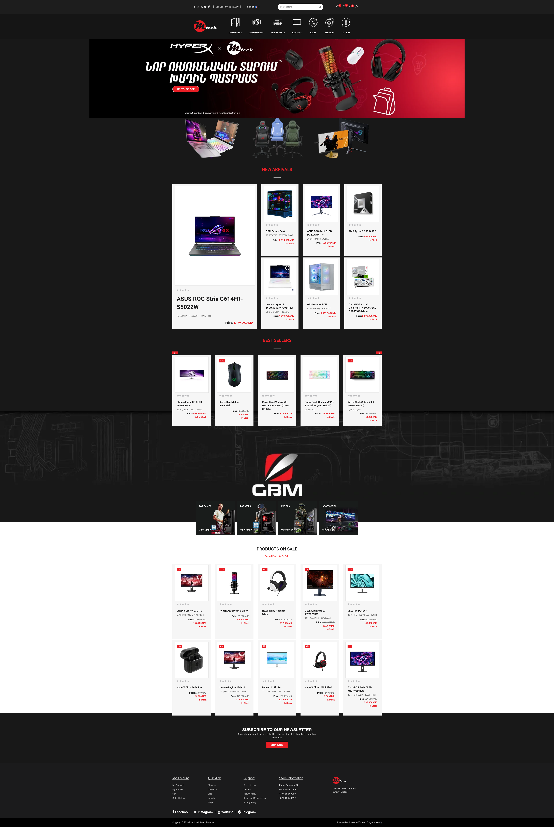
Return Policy (250, 793)
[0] (344, 7)
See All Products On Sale (277, 556)
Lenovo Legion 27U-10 (189, 610)
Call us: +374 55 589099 (227, 6)
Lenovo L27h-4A (271, 687)
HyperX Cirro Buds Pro (189, 687)
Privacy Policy (250, 802)
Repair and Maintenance (255, 798)
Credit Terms (250, 785)
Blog (210, 793)
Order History (178, 798)
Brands (211, 798)
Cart (174, 793)
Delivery (247, 789)
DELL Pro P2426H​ (357, 610)
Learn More (185, 78)
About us (212, 785)
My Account (178, 785)
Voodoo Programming (369, 822)
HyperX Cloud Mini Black (319, 687)
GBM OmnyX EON (317, 304)
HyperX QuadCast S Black (233, 610)
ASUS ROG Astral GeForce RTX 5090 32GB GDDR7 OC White (362, 308)
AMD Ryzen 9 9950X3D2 (362, 231)
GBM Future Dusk (275, 231)
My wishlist (177, 789)
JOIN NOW (277, 744)
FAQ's (210, 802)
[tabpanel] (277, 78)
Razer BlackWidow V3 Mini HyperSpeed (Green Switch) (275, 405)
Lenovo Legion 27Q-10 (232, 687)
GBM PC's (212, 789)
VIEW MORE (205, 530)
